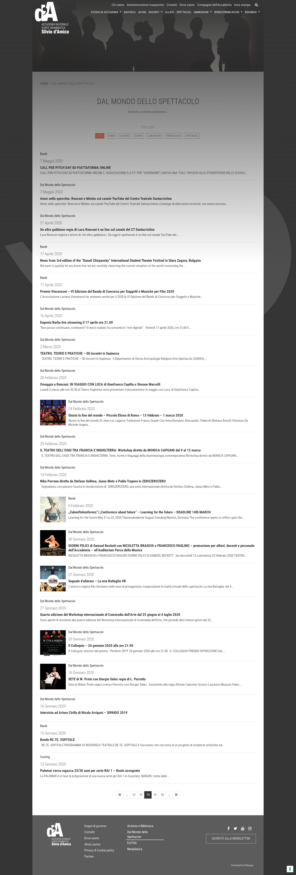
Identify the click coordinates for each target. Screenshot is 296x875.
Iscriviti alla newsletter (231, 838)
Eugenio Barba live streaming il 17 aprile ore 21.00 (76, 322)
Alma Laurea (92, 844)
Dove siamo (187, 5)
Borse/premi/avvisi (227, 12)
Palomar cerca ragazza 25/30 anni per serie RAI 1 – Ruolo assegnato (90, 771)
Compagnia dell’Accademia (214, 5)
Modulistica (134, 849)
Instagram (250, 828)
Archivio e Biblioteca (140, 826)
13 (140, 795)
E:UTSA (132, 843)
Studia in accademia (105, 12)
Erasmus (251, 12)
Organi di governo (95, 826)
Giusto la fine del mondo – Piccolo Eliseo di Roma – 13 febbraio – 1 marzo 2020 (125, 415)
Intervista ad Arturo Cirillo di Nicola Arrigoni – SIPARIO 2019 (83, 713)
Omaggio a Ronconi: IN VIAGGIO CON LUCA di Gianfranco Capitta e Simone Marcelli (100, 384)
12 (133, 795)
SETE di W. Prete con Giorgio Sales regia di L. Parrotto (107, 679)
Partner (89, 856)
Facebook (229, 828)
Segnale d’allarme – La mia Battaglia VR (97, 581)
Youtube (242, 828)
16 (162, 795)
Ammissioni (201, 12)
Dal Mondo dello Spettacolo (137, 834)
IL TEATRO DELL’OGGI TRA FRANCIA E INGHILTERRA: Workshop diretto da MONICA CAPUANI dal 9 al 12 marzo (120, 450)
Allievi (169, 12)
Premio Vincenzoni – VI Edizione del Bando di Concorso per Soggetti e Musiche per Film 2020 (107, 291)
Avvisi (142, 12)
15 (155, 795)
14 (148, 795)
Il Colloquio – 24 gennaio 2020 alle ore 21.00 (100, 646)
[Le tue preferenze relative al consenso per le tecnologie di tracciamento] (290, 869)
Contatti (172, 5)
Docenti (154, 12)
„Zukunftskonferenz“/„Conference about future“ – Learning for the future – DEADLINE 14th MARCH (139, 512)
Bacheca (130, 12)
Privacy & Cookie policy (99, 850)
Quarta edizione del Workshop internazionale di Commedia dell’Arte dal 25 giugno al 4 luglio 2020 (110, 615)
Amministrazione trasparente (145, 5)
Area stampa (242, 5)
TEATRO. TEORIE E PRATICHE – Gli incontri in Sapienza (79, 353)
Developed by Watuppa (242, 865)
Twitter (235, 828)
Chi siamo (118, 5)
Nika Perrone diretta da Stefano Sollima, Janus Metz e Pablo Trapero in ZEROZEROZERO (103, 481)
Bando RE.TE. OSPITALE (57, 740)
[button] (256, 5)
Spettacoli (184, 12)
